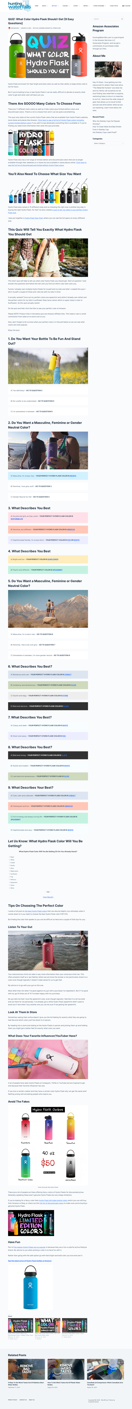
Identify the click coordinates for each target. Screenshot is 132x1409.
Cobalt (13, 862)
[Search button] (122, 19)
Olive (12, 868)
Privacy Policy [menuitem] (12, 1400)
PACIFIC (73, 476)
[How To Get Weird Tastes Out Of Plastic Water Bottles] (66, 1369)
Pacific (13, 865)
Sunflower (14, 874)
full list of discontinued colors (51, 1203)
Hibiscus (13, 879)
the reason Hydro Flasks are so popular (30, 1247)
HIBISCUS (71, 529)
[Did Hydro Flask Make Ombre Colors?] (74, 1325)
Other (12, 888)
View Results (48, 897)
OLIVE (73, 685)
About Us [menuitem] (32, 1400)
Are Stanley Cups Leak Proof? (105, 132)
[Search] (123, 6)
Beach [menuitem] (44, 5)
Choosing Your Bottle (45, 28)
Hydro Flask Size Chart (34, 218)
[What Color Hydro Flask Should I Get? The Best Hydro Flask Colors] (47, 1325)
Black (12, 857)
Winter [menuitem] (85, 5)
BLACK (66, 706)
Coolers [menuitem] (65, 5)
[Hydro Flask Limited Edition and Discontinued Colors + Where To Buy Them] (20, 1325)
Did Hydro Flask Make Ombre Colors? (73, 1333)
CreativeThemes (93, 1402)
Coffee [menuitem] (75, 5)
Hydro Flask (57, 28)
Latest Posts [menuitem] (114, 5)
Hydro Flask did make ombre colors (53, 1200)
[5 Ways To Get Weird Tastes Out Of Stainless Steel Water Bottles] (26, 1369)
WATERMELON (17, 519)
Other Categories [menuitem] (98, 5)
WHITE (77, 540)
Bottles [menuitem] (54, 5)
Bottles (35, 28)
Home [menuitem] (36, 5)
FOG (69, 540)
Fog (12, 877)
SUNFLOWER (53, 559)
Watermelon (14, 871)
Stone (12, 885)
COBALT (67, 675)
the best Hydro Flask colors (36, 911)
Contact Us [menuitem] (23, 1400)
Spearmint (14, 882)
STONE (65, 696)
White (12, 860)
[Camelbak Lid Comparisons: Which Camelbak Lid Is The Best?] (105, 1369)
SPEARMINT (58, 570)
